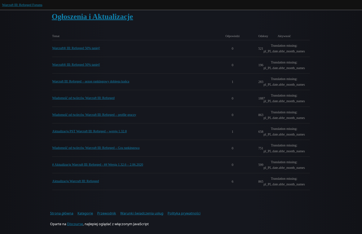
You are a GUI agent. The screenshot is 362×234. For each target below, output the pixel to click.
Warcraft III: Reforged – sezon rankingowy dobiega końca (90, 81)
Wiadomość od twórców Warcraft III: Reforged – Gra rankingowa (96, 148)
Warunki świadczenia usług (141, 213)
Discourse (75, 224)
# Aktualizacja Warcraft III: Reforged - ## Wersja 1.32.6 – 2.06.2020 (97, 164)
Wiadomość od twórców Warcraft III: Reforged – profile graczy (94, 114)
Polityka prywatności (184, 213)
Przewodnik (106, 213)
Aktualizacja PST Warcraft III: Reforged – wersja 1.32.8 (89, 131)
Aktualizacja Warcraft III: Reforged (75, 181)
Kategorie (85, 213)
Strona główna (61, 213)
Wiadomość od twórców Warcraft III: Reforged (83, 98)
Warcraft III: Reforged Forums (22, 5)
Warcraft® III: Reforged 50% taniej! (76, 48)
